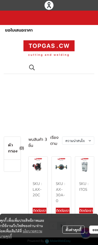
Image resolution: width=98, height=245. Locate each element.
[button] (59, 67)
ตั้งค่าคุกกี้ (73, 229)
